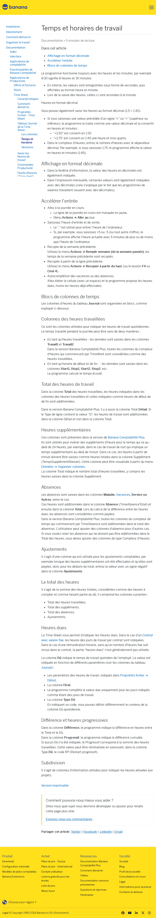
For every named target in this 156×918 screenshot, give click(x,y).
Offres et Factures (25, 85)
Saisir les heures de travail (24, 157)
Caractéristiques (28, 99)
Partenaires (86, 895)
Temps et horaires (27, 140)
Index (13, 51)
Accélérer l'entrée (59, 61)
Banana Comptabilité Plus (126, 437)
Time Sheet (21, 95)
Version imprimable (55, 786)
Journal (46, 668)
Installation (13, 26)
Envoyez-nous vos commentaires (69, 819)
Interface (15, 56)
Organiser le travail (18, 42)
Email (119, 832)
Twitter (76, 832)
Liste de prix (48, 885)
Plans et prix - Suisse (53, 861)
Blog (121, 866)
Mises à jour (48, 891)
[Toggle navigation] (150, 7)
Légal (122, 881)
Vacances (123, 495)
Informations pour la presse (135, 887)
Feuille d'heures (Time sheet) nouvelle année (27, 176)
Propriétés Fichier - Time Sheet (26, 115)
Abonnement (14, 32)
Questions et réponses (93, 889)
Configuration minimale (15, 866)
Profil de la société (129, 871)
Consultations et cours (132, 876)
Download (8, 861)
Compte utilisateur (52, 871)
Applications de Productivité (19, 79)
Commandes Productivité (25, 166)
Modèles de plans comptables (19, 871)
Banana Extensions (13, 876)
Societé (123, 861)
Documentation (15, 47)
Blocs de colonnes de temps (67, 66)
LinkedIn (106, 832)
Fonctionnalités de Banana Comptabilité (23, 71)
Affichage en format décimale (68, 56)
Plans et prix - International (56, 866)
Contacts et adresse (130, 892)
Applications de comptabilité (19, 63)
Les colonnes (29, 134)
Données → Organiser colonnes (63, 467)
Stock (17, 90)
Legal (5, 912)
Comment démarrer (18, 37)
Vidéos (84, 875)
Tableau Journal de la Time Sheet (27, 127)
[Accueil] (14, 7)
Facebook (90, 832)
